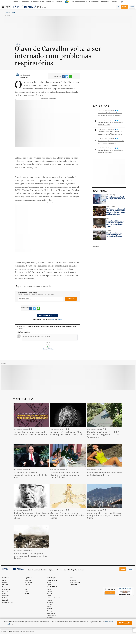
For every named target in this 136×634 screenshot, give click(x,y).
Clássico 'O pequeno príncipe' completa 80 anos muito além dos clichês (67, 515)
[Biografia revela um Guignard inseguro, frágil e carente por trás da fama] (31, 536)
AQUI (121, 2)
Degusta (49, 600)
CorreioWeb (72, 580)
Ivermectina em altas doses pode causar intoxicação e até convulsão (30, 433)
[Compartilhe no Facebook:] (29, 469)
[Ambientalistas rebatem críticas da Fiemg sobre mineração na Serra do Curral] (104, 496)
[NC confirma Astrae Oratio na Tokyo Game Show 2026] (99, 199)
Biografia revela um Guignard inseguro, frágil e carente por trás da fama (30, 556)
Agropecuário (51, 613)
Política (41, 7)
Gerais (4, 580)
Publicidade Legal (7, 602)
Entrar (132, 7)
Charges (49, 591)
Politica (13, 12)
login (53, 319)
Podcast (49, 609)
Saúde (4, 593)
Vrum (26, 591)
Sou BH (114, 2)
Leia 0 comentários (47, 315)
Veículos (50, 2)
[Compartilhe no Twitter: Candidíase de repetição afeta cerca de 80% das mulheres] (105, 469)
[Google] (47, 346)
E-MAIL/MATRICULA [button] (48, 349)
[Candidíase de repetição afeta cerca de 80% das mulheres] (104, 455)
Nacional (5, 587)
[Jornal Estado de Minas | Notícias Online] (24, 7)
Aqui (26, 589)
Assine (124, 6)
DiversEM (5, 591)
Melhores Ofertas (79, 2)
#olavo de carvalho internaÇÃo (37, 286)
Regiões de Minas (52, 580)
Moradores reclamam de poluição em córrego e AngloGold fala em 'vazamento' (103, 434)
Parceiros (105, 2)
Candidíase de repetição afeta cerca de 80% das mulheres (104, 473)
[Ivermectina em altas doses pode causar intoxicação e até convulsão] (31, 415)
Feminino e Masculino (53, 598)
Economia (5, 585)
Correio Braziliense (74, 583)
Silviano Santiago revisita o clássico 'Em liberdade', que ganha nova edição (31, 515)
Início (7, 12)
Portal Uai (28, 580)
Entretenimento (37, 2)
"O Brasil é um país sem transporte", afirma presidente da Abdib (30, 475)
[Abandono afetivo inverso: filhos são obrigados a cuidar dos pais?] (68, 415)
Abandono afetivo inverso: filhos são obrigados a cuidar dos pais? (66, 433)
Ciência (49, 596)
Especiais (49, 585)
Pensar (49, 606)
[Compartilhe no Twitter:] (31, 469)
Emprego (49, 589)
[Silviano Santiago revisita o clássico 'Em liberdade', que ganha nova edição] (31, 496)
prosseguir (124, 623)
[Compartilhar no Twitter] (66, 77)
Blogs (26, 587)
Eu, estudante (73, 585)
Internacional (6, 589)
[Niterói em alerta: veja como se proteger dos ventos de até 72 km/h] (99, 235)
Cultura (4, 598)
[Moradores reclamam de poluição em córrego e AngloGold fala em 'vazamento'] (104, 415)
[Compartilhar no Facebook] (63, 77)
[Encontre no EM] (118, 7)
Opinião (49, 583)
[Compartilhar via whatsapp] (70, 77)
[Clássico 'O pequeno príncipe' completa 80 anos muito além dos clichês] (68, 496)
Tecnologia (50, 602)
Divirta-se (49, 617)
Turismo (49, 593)
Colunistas (5, 596)
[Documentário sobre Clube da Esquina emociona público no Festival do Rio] (68, 455)
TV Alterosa (94, 2)
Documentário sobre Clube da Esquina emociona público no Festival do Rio (64, 475)
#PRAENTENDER (52, 587)
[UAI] (66, 2)
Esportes (49, 604)
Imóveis (59, 2)
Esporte (25, 2)
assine (60, 319)
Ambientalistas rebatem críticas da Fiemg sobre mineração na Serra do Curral (104, 515)
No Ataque (50, 611)
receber (71, 299)
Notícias (16, 2)
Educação (5, 600)
